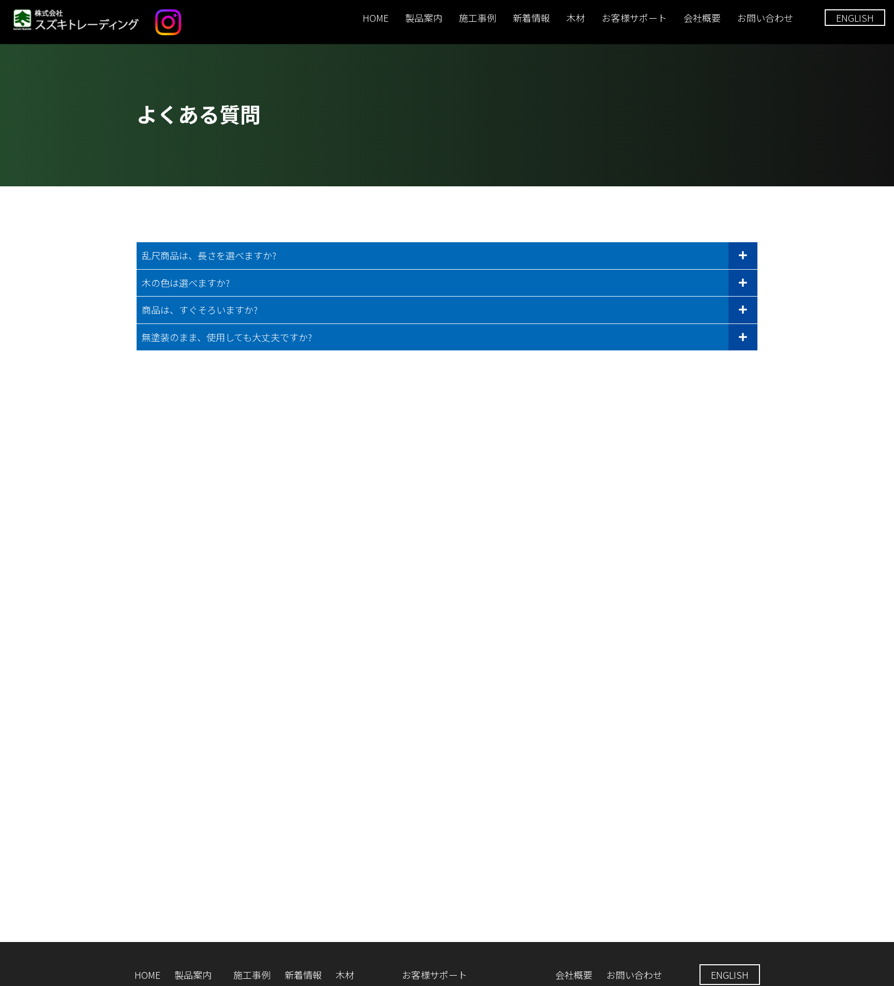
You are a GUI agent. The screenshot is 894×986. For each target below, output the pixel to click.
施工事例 (477, 17)
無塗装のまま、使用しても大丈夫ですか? (227, 337)
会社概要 (702, 17)
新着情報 (531, 17)
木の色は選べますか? (186, 282)
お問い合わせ (765, 17)
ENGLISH (855, 17)
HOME (376, 17)
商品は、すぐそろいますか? (200, 309)
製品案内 (423, 17)
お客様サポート (634, 17)
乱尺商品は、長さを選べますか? (209, 255)
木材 (576, 17)
